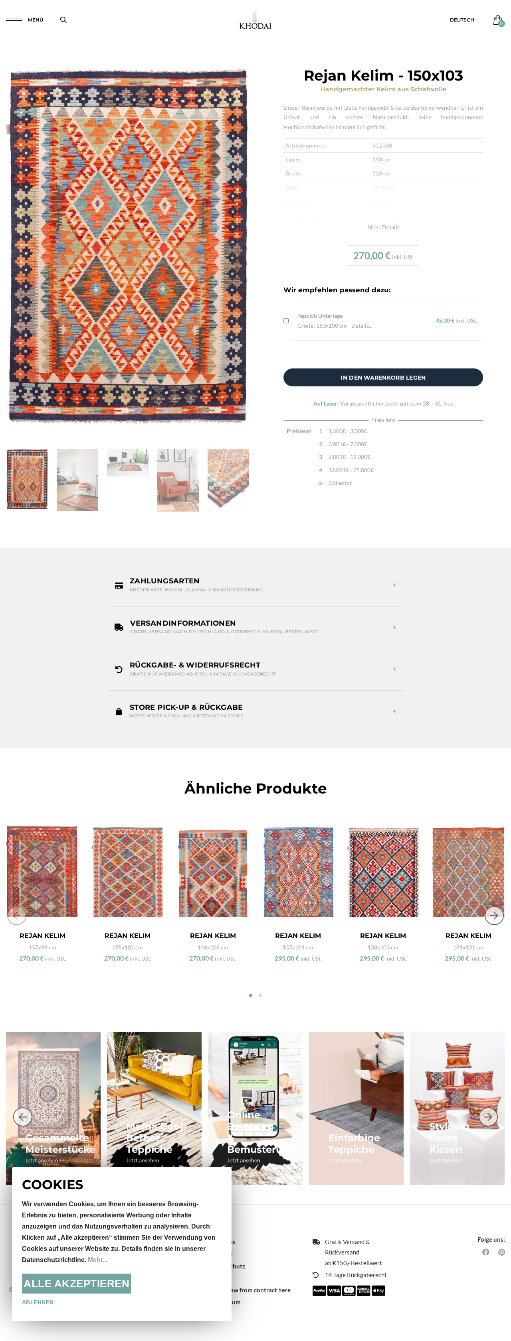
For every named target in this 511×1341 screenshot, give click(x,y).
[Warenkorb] (496, 19)
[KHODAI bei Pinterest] (501, 1252)
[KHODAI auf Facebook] (485, 1252)
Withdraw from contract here (250, 1290)
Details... (361, 325)
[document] (122, 1244)
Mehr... (97, 1259)
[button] (465, 20)
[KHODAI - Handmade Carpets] (255, 19)
